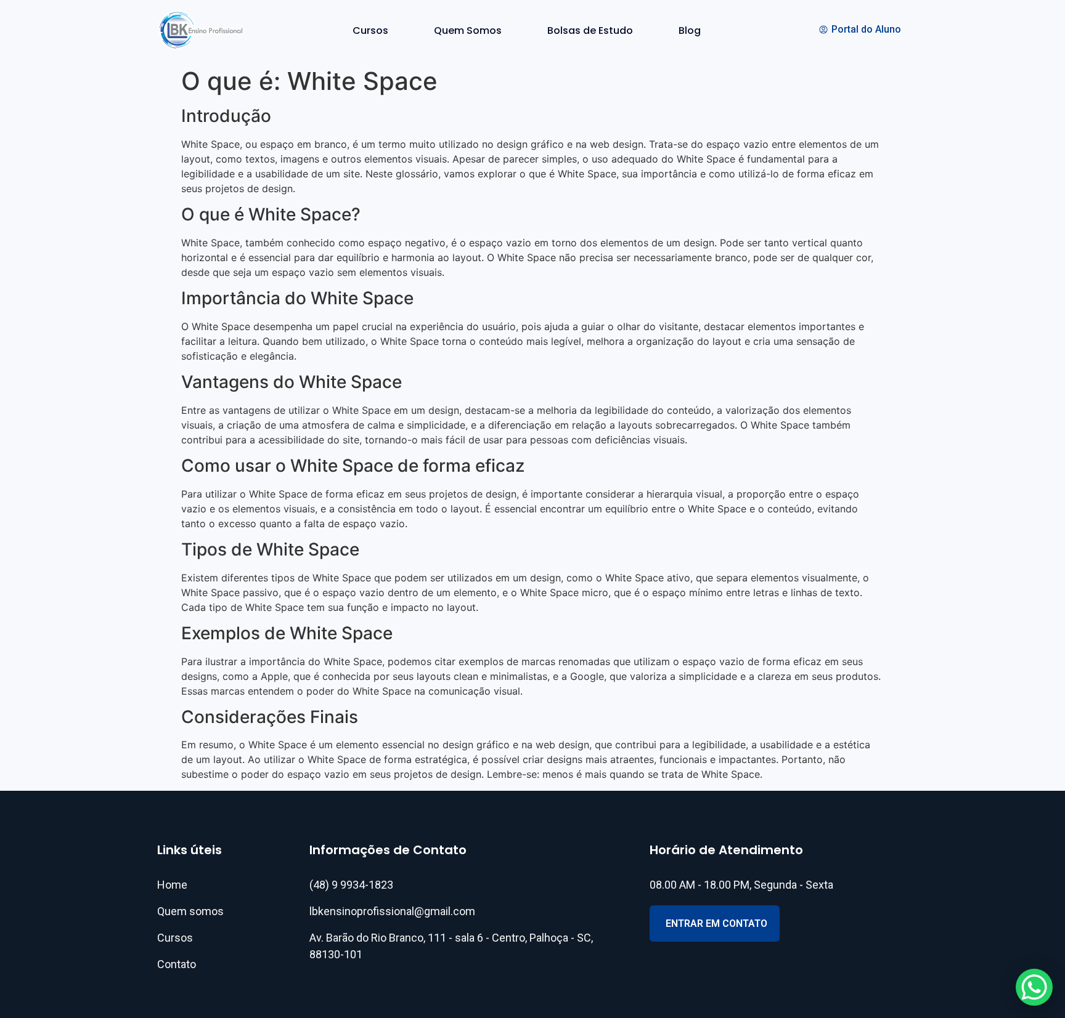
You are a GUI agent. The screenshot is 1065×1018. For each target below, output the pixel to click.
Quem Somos (468, 30)
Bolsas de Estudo (590, 30)
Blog (690, 30)
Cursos (370, 30)
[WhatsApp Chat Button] (1034, 987)
